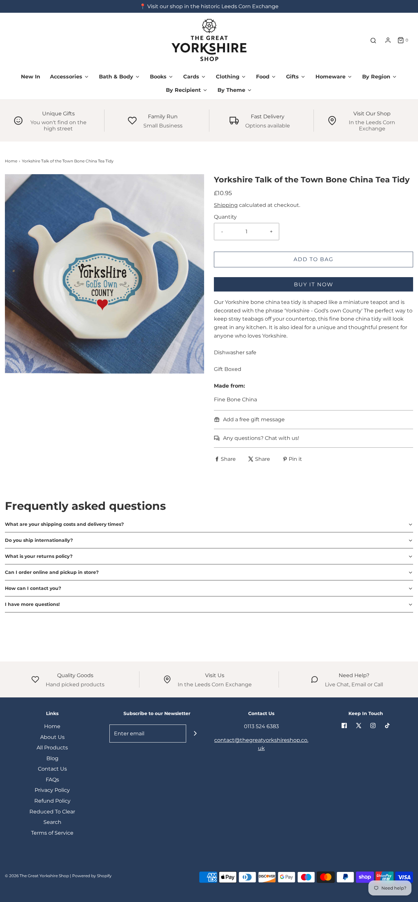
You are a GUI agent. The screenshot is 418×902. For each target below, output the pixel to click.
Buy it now (313, 284)
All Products (52, 747)
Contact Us (52, 769)
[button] (209, 524)
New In (30, 77)
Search (52, 822)
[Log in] (388, 40)
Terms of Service (52, 833)
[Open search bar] (373, 40)
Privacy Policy (52, 790)
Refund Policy (52, 801)
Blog (52, 758)
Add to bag (313, 259)
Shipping (226, 205)
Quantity (225, 217)
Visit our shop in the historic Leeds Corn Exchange (213, 6)
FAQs (52, 780)
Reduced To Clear (52, 812)
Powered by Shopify (92, 875)
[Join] (195, 734)
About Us (52, 737)
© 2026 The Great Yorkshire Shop (37, 875)
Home (11, 161)
